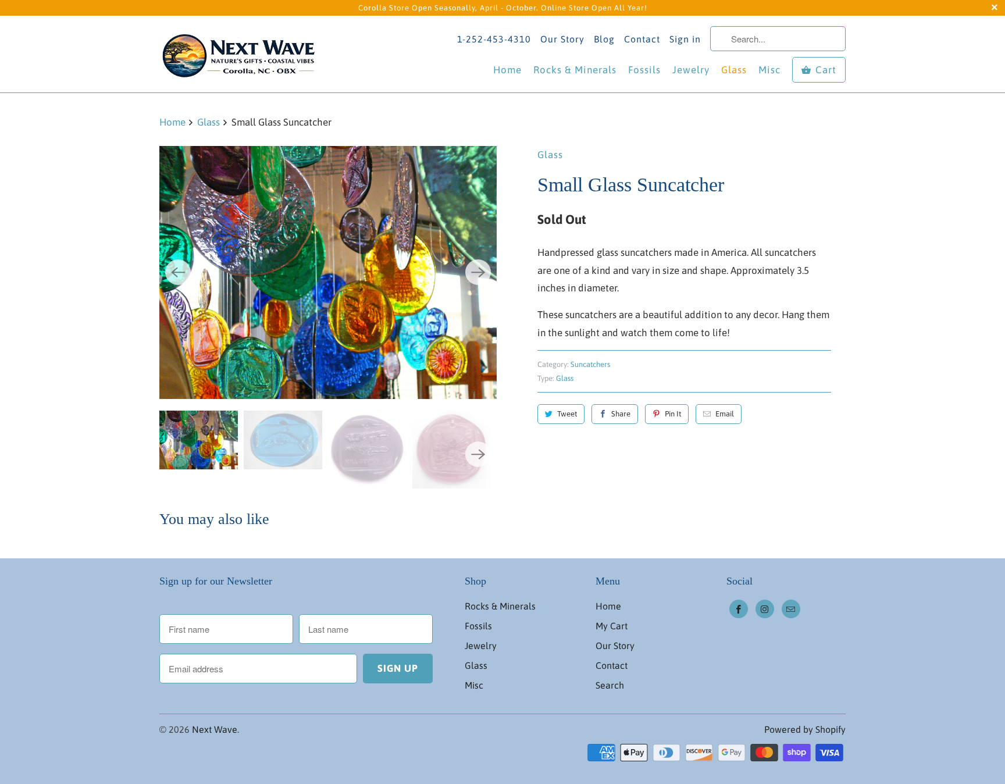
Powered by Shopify (805, 729)
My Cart (612, 626)
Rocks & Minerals (574, 70)
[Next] (478, 272)
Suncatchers (590, 364)
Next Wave (214, 729)
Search (610, 685)
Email (724, 413)
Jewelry (691, 70)
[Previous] (178, 272)
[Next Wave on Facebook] (738, 609)
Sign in (685, 39)
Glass (734, 70)
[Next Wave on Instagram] (764, 609)
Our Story (562, 39)
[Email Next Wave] (791, 609)
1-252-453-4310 (494, 39)
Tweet (567, 413)
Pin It (673, 413)
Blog (604, 39)
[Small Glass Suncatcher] (328, 272)
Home (507, 70)
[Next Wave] (240, 54)
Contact (642, 39)
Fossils (644, 70)
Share (620, 413)
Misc (769, 70)
